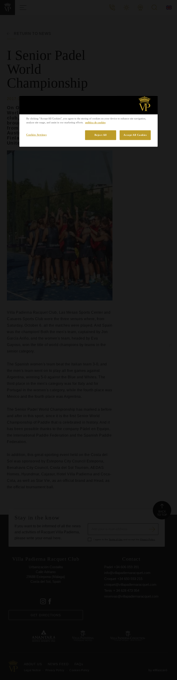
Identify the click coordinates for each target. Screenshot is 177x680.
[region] (88, 121)
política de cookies (95, 122)
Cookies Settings (36, 134)
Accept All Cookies (135, 135)
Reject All (100, 135)
